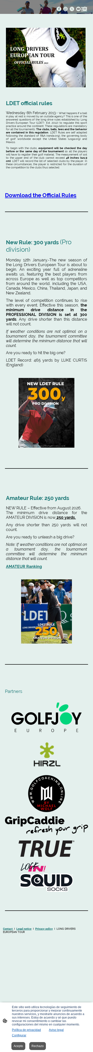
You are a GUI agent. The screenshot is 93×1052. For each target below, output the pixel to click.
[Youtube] (78, 9)
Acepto (18, 1046)
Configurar (19, 1035)
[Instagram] (65, 9)
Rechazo (37, 1046)
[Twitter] (72, 9)
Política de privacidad (26, 1030)
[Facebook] (59, 9)
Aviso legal (56, 1030)
